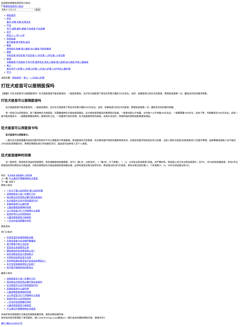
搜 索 (38, 10)
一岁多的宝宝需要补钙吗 (19, 221)
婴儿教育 (26, 49)
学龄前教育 (45, 49)
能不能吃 (21, 42)
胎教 (18, 49)
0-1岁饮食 (40, 55)
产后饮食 (30, 55)
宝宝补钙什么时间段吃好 (19, 214)
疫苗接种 (20, 175)
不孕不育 (30, 62)
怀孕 (9, 19)
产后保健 (40, 29)
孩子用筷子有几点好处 (18, 244)
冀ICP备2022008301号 (11, 323)
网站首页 (11, 15)
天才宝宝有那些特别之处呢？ (21, 264)
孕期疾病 (11, 62)
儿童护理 (28, 175)
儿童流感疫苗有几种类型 (19, 217)
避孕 (19, 29)
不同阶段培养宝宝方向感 (19, 257)
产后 (9, 25)
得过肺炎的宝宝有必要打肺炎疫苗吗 (24, 197)
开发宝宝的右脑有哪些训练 (20, 237)
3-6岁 (22, 35)
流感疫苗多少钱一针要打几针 (21, 194)
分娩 (19, 22)
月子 (9, 29)
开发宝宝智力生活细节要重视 (21, 241)
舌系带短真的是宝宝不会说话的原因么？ (27, 261)
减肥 (14, 29)
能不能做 (11, 42)
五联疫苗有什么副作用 (18, 204)
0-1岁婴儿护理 (30, 69)
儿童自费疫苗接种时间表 (19, 207)
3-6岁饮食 (60, 55)
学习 (9, 72)
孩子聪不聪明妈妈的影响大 (20, 267)
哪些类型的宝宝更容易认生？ (21, 251)
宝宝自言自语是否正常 (18, 247)
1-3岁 (17, 35)
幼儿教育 (35, 49)
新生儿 (10, 35)
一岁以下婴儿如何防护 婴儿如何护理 (25, 191)
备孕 (9, 22)
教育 (9, 45)
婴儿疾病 (61, 62)
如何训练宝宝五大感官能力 (20, 254)
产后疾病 (21, 62)
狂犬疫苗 (11, 175)
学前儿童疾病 (81, 62)
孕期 (14, 22)
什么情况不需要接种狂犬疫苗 (23, 178)
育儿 (9, 65)
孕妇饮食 (21, 55)
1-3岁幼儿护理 (44, 69)
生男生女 (26, 22)
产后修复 (31, 29)
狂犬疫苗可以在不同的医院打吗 (22, 201)
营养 (9, 52)
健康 (24, 29)
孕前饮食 (11, 55)
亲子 (9, 32)
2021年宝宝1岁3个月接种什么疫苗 (23, 211)
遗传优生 (39, 62)
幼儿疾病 (70, 62)
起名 (28, 42)
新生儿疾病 (50, 62)
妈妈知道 (11, 39)
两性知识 (11, 49)
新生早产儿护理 (15, 69)
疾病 (9, 59)
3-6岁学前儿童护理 (61, 69)
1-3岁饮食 (50, 55)
